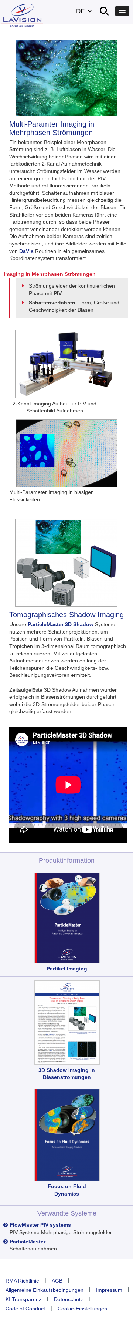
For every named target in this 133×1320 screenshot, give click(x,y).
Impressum (109, 1290)
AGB (57, 1281)
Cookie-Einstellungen (82, 1308)
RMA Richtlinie (22, 1281)
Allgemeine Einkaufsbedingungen (44, 1290)
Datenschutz (68, 1299)
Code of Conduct (25, 1308)
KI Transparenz (23, 1299)
